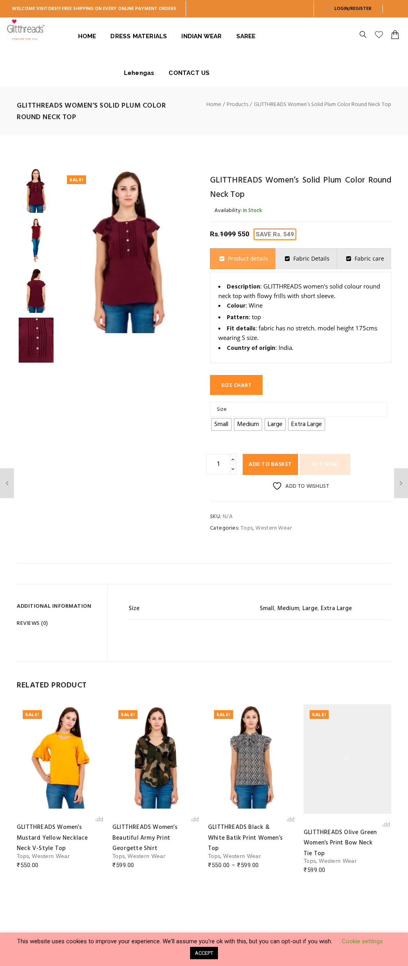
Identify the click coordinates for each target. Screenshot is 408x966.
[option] (36, 190)
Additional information (54, 606)
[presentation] (243, 258)
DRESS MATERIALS (138, 36)
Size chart (236, 385)
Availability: (228, 210)
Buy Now (324, 464)
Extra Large (336, 608)
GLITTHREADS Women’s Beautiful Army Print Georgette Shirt (49, 838)
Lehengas (139, 73)
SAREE (246, 36)
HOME (87, 36)
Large (310, 608)
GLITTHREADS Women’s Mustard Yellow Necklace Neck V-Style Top (339, 843)
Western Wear (273, 528)
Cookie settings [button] (362, 941)
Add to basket (270, 464)
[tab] (243, 258)
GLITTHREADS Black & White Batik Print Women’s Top (149, 838)
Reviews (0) (32, 623)
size (222, 409)
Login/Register (352, 9)
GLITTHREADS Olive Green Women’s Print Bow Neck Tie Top (244, 843)
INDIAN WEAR (201, 36)
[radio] (221, 424)
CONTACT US (189, 73)
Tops (247, 528)
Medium (288, 608)
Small (267, 608)
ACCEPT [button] (204, 953)
